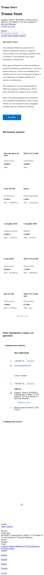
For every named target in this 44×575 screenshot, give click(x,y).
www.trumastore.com (22, 366)
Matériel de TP (21, 546)
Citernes (11, 546)
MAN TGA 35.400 (31, 153)
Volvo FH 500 (9, 189)
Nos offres (12, 117)
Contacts (9, 526)
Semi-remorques (33, 546)
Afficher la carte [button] (23, 402)
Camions (4, 546)
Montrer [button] (30, 361)
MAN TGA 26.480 (31, 259)
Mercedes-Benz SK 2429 (11, 154)
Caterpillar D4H (30, 224)
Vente (3, 526)
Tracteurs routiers (7, 548)
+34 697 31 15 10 (8, 26)
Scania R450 (9, 259)
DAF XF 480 (9, 294)
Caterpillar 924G (11, 224)
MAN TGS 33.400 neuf (31, 295)
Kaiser (26, 189)
